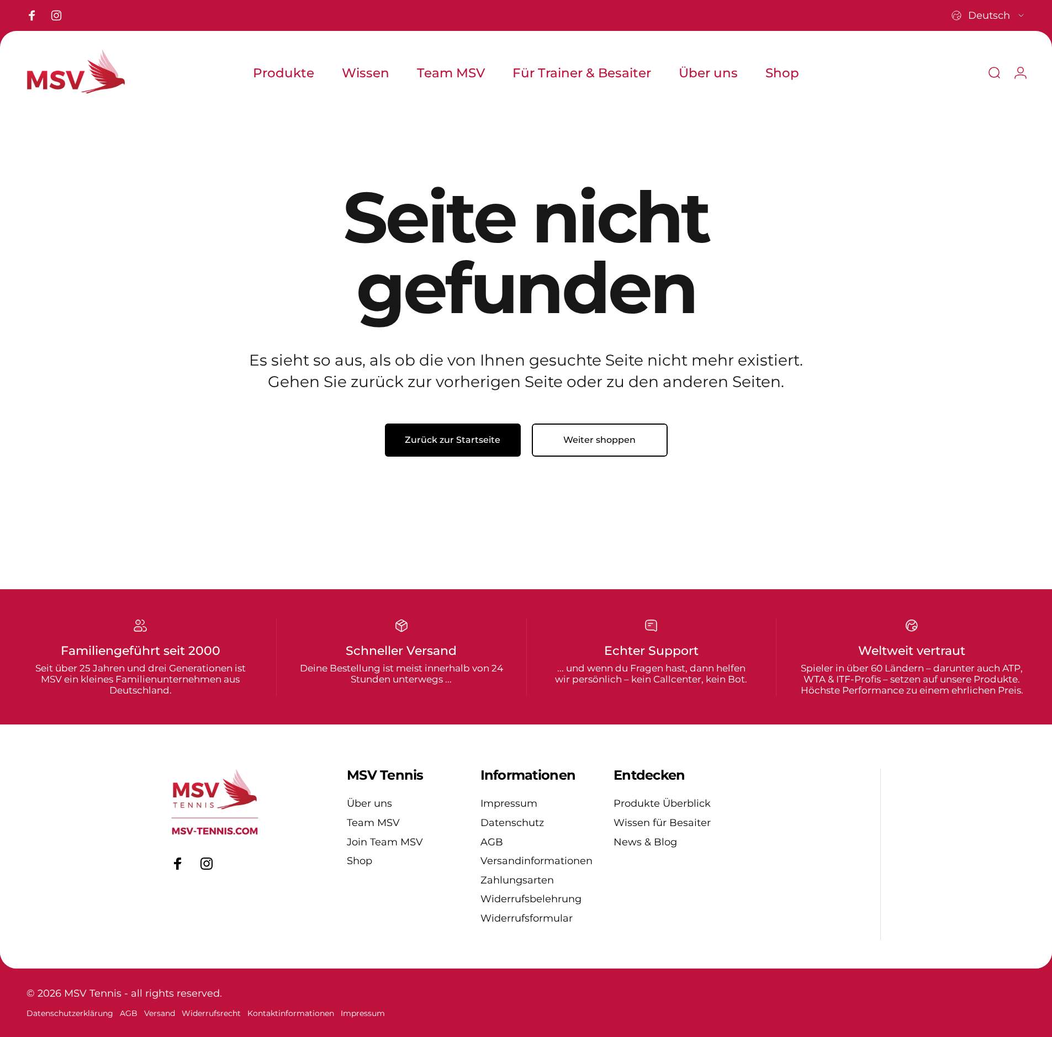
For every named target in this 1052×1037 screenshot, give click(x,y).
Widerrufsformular (526, 918)
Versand (159, 1013)
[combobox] (988, 15)
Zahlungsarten (517, 880)
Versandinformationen (536, 861)
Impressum (508, 803)
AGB (491, 842)
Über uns (369, 803)
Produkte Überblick (662, 803)
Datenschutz (512, 823)
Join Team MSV (385, 842)
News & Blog (645, 842)
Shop (359, 861)
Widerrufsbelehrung (530, 899)
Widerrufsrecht (211, 1013)
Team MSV (373, 823)
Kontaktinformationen (290, 1013)
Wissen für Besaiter (662, 823)
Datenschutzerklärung (70, 1013)
